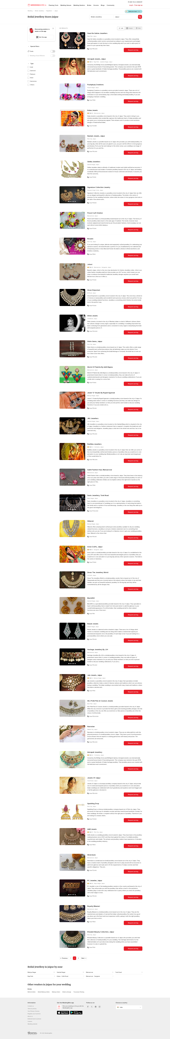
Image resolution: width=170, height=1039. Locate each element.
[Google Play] (76, 1014)
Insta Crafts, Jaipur (95, 547)
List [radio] (122, 28)
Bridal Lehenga (67, 992)
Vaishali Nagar (61, 972)
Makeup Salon (56, 992)
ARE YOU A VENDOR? (135, 2)
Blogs (103, 5)
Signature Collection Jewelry (98, 187)
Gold (31, 67)
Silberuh (90, 521)
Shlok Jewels (92, 316)
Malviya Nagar (32, 972)
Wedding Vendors (79, 5)
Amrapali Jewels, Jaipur (96, 59)
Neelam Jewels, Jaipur (96, 136)
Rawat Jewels (92, 624)
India (121, 1007)
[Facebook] (87, 1006)
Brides (89, 5)
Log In (131, 5)
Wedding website (32, 1024)
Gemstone (33, 81)
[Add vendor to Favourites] (82, 34)
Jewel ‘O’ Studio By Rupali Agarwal (101, 393)
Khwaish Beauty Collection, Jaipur (100, 932)
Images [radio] (131, 28)
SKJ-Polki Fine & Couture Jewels (100, 701)
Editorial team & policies (34, 1019)
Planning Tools (53, 5)
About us (30, 1016)
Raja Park (30, 976)
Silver (31, 78)
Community (110, 5)
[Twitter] (91, 1006)
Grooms (96, 5)
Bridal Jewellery (39, 11)
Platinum (32, 74)
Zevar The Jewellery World (97, 572)
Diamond (33, 71)
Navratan (91, 727)
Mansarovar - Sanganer (93, 976)
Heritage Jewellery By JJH (97, 650)
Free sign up (138, 5)
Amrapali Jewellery (94, 752)
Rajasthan (49, 11)
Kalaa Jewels (92, 110)
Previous (65, 958)
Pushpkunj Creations (95, 85)
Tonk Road (118, 972)
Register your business (34, 1013)
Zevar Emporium (93, 290)
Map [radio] (139, 28)
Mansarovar (89, 972)
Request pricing (133, 50)
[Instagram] (99, 1006)
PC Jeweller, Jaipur (94, 881)
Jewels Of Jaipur (93, 778)
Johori (89, 264)
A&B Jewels (92, 829)
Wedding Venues (65, 5)
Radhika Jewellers (94, 444)
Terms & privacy (32, 1008)
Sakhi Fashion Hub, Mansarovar (99, 470)
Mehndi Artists (32, 992)
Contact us (31, 1006)
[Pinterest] (95, 1006)
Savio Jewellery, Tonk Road (98, 495)
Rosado (90, 239)
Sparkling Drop (93, 804)
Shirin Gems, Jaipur (94, 341)
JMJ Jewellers (92, 418)
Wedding (30, 11)
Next (83, 958)
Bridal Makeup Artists (44, 992)
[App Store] (63, 1014)
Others (32, 85)
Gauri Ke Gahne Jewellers (97, 33)
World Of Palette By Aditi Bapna (100, 367)
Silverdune (91, 855)
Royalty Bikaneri (93, 906)
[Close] (53, 28)
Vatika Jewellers (93, 162)
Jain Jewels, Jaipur (94, 675)
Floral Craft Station (95, 213)
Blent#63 (91, 598)
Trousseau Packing (78, 992)
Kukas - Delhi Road (62, 976)
